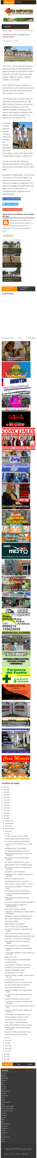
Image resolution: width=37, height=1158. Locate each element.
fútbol (3, 1100)
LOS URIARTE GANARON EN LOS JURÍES (17, 862)
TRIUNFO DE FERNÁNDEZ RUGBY (15, 970)
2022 (5, 797)
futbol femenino (6, 1102)
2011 (5, 1059)
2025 (5, 789)
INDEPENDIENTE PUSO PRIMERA (15, 924)
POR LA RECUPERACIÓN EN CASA (15, 987)
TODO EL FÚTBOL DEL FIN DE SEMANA (16, 926)
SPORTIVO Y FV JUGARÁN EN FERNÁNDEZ (18, 939)
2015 (5, 816)
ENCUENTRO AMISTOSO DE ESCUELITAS (17, 891)
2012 (5, 1057)
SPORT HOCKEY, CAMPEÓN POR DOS (16, 1022)
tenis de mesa (5, 1137)
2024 (5, 792)
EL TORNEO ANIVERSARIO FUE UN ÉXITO (17, 851)
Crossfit (4, 1089)
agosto (7, 831)
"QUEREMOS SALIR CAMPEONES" (15, 872)
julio (6, 834)
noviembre (8, 823)
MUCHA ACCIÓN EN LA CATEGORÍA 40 (16, 1034)
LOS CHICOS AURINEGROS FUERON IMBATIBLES (19, 902)
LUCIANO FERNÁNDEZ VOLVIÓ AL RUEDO (17, 999)
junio (6, 1038)
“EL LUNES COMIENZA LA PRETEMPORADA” (18, 959)
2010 (5, 1062)
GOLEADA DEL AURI (11, 962)
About (11, 1154)
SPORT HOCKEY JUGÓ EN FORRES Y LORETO (19, 884)
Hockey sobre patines (7, 1108)
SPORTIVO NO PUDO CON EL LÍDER (15, 1020)
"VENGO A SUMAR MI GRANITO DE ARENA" (17, 933)
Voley (3, 1139)
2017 (5, 810)
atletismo (4, 1073)
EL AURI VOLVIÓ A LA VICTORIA (14, 973)
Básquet (4, 1076)
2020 (5, 802)
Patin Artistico (5, 1124)
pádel (3, 1121)
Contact (18, 1154)
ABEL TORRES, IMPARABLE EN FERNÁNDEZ (18, 918)
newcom (4, 1113)
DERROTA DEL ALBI (10, 957)
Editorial (4, 1093)
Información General (7, 1111)
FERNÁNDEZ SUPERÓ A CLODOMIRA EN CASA (18, 916)
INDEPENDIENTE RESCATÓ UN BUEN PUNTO (18, 982)
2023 (5, 795)
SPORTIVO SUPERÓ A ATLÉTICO (14, 879)
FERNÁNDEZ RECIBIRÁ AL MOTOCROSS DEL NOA (20, 936)
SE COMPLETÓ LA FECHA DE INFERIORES (17, 967)
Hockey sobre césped (7, 1106)
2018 (5, 808)
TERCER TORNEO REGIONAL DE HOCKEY (17, 839)
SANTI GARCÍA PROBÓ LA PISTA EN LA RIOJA (18, 1025)
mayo (7, 1040)
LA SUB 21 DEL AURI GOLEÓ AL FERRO (16, 836)
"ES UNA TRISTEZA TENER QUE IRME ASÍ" (17, 985)
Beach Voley (5, 1078)
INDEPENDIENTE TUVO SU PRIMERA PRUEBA (18, 865)
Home (6, 1154)
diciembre (8, 820)
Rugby (3, 1130)
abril (6, 1043)
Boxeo (3, 1084)
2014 (5, 818)
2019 (5, 805)
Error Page (25, 1154)
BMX (3, 1082)
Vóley (3, 1141)
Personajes (5, 1126)
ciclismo (4, 1087)
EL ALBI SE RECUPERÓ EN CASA (15, 980)
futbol (3, 1097)
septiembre (8, 828)
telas (3, 1134)
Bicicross (4, 1080)
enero (7, 1051)
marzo (7, 1045)
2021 (5, 800)
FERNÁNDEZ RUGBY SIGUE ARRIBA (15, 848)
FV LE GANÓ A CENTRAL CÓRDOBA (15, 909)
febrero (7, 1048)
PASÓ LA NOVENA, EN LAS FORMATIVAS (17, 946)
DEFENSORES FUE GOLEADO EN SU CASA (18, 1014)
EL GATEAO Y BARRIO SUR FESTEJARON (17, 841)
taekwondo (4, 1132)
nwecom (4, 1117)
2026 (5, 787)
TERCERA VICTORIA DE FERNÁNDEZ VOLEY (18, 1032)
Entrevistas (5, 1095)
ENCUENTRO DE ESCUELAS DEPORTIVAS (17, 881)
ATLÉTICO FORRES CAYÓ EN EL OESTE (17, 1017)
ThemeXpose (9, 1149)
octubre (7, 826)
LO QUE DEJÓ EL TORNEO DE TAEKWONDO (18, 965)
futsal (3, 1104)
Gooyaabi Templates (26, 1149)
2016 (5, 813)
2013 (5, 1054)
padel (3, 1119)
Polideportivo (5, 1128)
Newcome (4, 1115)
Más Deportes (17, 1148)
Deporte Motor (5, 1091)
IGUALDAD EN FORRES (12, 921)
